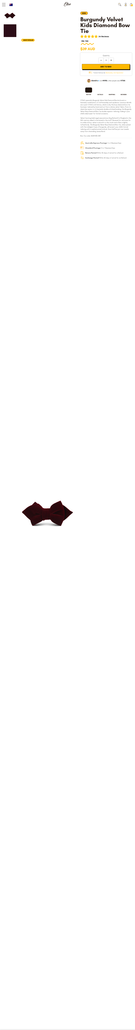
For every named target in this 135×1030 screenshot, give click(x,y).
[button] (119, 4)
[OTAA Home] (67, 4)
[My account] (126, 4)
